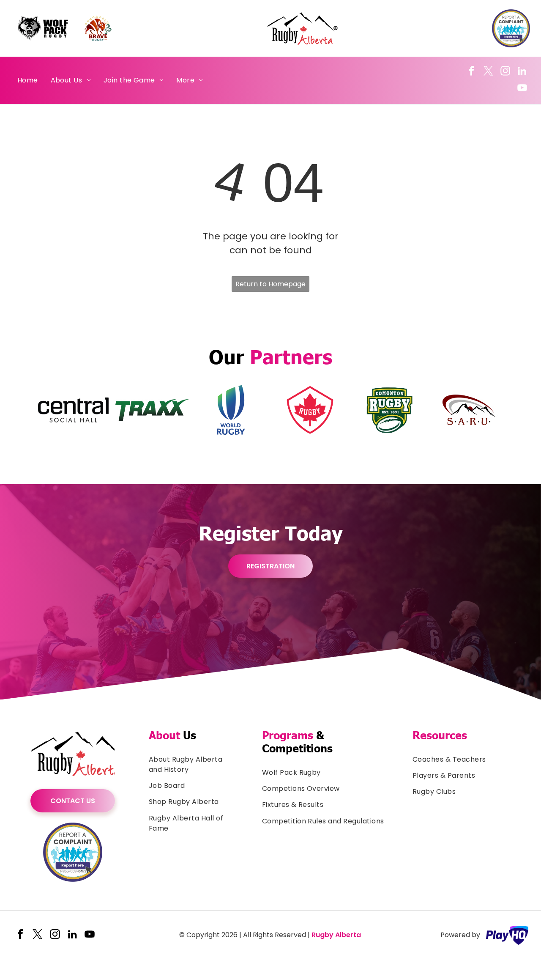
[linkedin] (522, 71)
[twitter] (488, 71)
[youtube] (522, 88)
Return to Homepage (270, 284)
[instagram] (505, 71)
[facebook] (471, 71)
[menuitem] (27, 80)
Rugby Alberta (336, 935)
